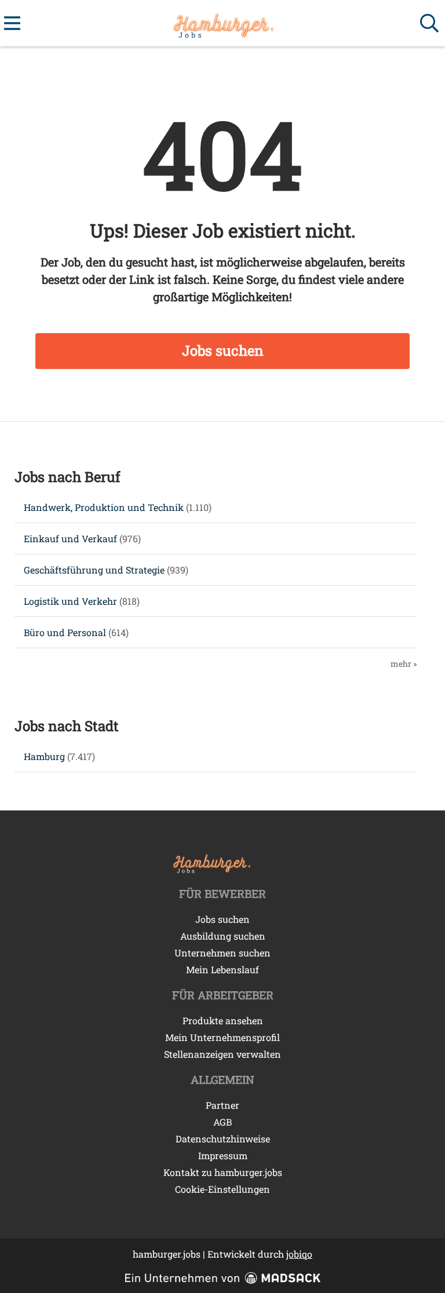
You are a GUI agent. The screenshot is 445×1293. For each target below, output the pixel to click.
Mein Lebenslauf (222, 969)
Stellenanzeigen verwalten (222, 1054)
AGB (222, 1122)
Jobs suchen (223, 350)
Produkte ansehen (223, 1020)
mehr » (404, 663)
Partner (222, 1105)
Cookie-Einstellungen (222, 1189)
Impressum (222, 1155)
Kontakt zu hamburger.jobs (222, 1172)
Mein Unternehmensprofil (222, 1037)
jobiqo (299, 1254)
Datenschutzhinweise (223, 1139)
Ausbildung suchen (222, 936)
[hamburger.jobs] (222, 23)
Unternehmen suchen (222, 953)
